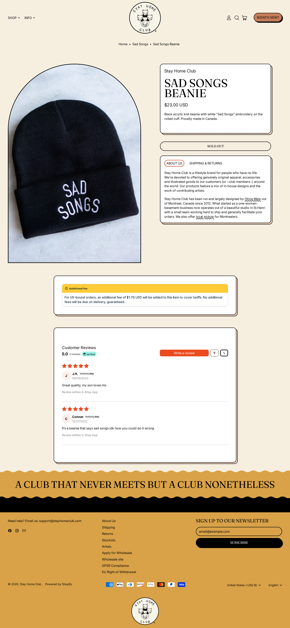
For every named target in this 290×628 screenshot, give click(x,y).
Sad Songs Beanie (166, 44)
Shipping (108, 527)
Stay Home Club (180, 70)
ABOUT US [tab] (174, 163)
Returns (107, 534)
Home (123, 44)
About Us (109, 521)
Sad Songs (140, 44)
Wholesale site (112, 559)
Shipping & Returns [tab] (205, 163)
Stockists (108, 540)
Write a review (184, 353)
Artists (106, 546)
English (273, 585)
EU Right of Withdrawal (119, 572)
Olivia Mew (253, 199)
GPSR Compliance (115, 566)
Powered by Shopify (58, 584)
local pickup (205, 217)
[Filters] (214, 353)
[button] (236, 18)
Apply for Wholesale (117, 553)
